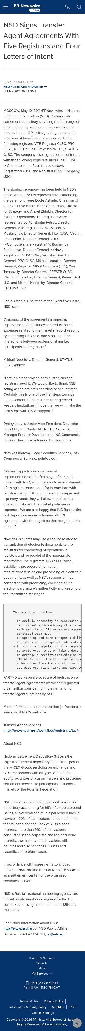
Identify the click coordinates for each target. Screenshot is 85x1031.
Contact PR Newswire (42, 958)
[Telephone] (67, 7)
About (42, 968)
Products (41, 963)
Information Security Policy (28, 1007)
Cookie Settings (43, 1012)
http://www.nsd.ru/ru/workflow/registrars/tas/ (41, 730)
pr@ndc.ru (55, 934)
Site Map (58, 1007)
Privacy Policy (53, 1001)
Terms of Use (29, 1001)
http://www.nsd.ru (17, 928)
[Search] (79, 7)
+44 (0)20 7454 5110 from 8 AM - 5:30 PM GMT (42, 985)
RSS (72, 1007)
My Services (40, 973)
